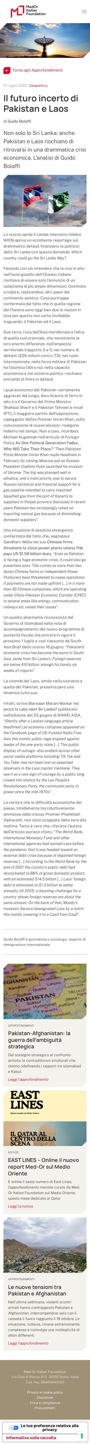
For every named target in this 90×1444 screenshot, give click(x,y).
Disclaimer (45, 1397)
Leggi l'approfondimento (28, 1079)
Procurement (45, 1408)
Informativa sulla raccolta (31, 1437)
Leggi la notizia (20, 1206)
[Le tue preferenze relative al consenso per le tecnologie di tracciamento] (82, 1436)
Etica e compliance (45, 1403)
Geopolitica (38, 85)
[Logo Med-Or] (28, 11)
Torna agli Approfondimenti (37, 70)
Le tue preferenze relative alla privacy (50, 1427)
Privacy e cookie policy (45, 1392)
